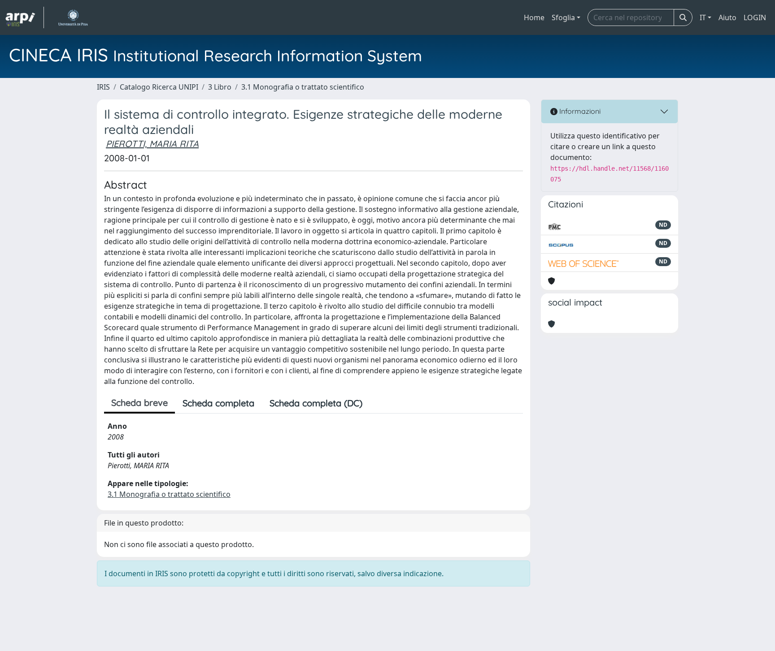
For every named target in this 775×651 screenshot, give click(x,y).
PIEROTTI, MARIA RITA (152, 143)
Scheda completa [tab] (218, 403)
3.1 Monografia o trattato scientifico (302, 87)
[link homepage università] (73, 17)
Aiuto (727, 17)
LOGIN (755, 17)
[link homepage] (24, 17)
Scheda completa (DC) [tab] (316, 403)
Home (534, 17)
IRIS (103, 87)
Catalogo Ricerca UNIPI (159, 87)
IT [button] (703, 17)
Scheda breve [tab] (139, 402)
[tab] (377, 403)
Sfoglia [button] (563, 17)
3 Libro (219, 87)
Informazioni (579, 111)
